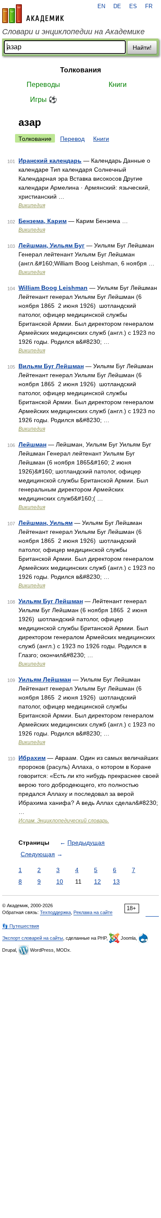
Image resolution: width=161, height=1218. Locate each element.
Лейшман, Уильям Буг (51, 245)
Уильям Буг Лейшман (50, 601)
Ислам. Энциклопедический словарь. (63, 821)
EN (101, 6)
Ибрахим (32, 757)
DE (117, 6)
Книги (118, 84)
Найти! (142, 47)
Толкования (80, 70)
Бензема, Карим (42, 220)
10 (59, 881)
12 (97, 881)
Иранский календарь (50, 160)
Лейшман (32, 444)
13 (116, 881)
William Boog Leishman (53, 287)
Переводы (43, 84)
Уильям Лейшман (44, 679)
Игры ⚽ (43, 99)
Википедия (31, 205)
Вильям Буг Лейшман (51, 366)
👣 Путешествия (20, 926)
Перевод (72, 138)
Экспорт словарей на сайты (32, 938)
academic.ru (33, 13)
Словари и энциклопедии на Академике (73, 31)
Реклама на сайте (92, 912)
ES (133, 6)
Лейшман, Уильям (45, 522)
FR (148, 6)
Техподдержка (55, 912)
